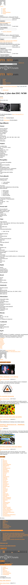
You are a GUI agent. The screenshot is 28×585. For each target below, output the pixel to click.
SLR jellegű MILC (7, 510)
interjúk (4, 475)
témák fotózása (6, 495)
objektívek (5, 482)
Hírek (4, 9)
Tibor (1, 428)
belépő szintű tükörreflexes (8, 512)
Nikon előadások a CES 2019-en (9, 376)
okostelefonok (6, 484)
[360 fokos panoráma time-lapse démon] (7, 444)
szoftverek (5, 491)
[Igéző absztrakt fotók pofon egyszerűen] (7, 414)
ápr (12, 552)
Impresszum (5, 521)
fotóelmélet (5, 469)
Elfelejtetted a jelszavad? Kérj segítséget (8, 40)
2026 (4, 551)
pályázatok (5, 485)
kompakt (4, 504)
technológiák (5, 493)
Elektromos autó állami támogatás (8, 545)
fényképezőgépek (7, 86)
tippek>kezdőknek (7, 498)
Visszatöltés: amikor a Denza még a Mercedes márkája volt (15, 535)
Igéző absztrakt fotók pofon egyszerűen (11, 417)
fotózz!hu (5, 473)
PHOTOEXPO (6, 525)
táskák (4, 492)
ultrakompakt (14, 86)
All (3, 459)
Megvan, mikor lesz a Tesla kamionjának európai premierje (15, 534)
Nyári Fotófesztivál (7, 526)
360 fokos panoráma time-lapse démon (11, 446)
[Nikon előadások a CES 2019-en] (7, 374)
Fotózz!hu (5, 524)
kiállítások (5, 477)
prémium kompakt (7, 507)
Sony (5, 117)
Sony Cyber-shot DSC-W (17, 114)
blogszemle (5, 463)
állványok (5, 462)
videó (4, 501)
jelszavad (15, 19)
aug (18, 551)
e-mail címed (15, 26)
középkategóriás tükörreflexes (9, 514)
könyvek (4, 480)
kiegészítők (5, 479)
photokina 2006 (6, 486)
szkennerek (5, 490)
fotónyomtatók (6, 470)
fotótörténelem (6, 471)
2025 (4, 552)
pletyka (4, 487)
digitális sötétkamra (7, 464)
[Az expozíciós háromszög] (7, 393)
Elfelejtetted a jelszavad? (5, 22)
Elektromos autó (4, 543)
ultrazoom (5, 506)
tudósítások (5, 499)
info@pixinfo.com (9, 563)
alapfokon (5, 460)
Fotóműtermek (6, 527)
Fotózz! (4, 13)
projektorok (5, 488)
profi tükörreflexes (7, 515)
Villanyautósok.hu (19, 530)
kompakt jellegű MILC (8, 509)
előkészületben (6, 465)
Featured (4, 466)
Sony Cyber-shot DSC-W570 (14, 351)
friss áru (4, 474)
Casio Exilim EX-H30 (10, 350)
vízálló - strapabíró (7, 508)
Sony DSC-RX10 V (5, 580)
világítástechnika (6, 502)
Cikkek (4, 11)
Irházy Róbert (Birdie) (5, 379)
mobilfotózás (5, 481)
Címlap (4, 8)
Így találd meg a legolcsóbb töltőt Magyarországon (13, 533)
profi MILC (5, 513)
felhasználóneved (16, 18)
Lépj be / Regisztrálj (7, 31)
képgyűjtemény (6, 476)
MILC (4, 522)
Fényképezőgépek (7, 12)
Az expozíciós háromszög (7, 396)
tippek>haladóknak (7, 497)
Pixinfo (1, 97)
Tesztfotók (5, 496)
